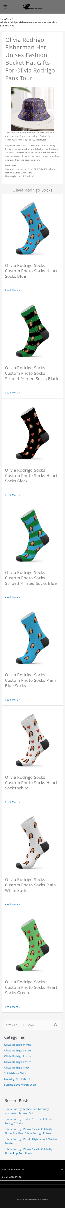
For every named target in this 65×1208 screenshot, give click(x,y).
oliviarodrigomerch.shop (36, 1199)
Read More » (12, 290)
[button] (5, 6)
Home (3, 18)
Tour (9, 18)
